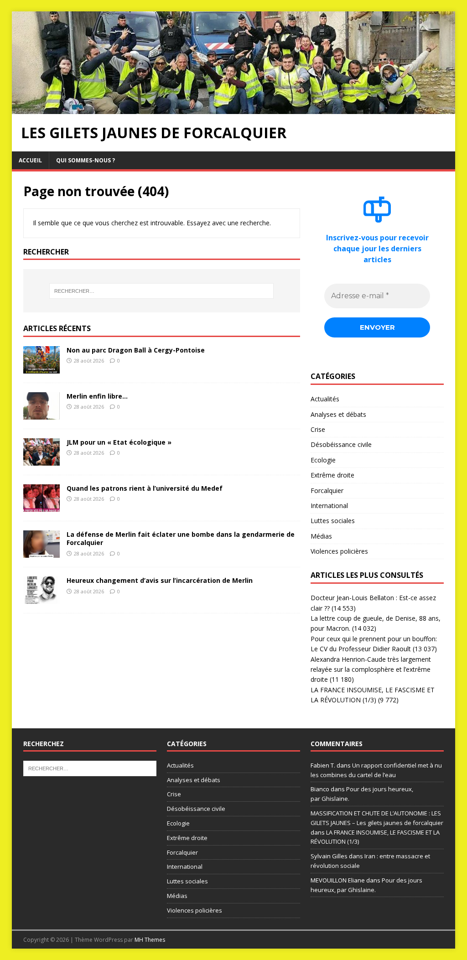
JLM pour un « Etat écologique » (119, 442)
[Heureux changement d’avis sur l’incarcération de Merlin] (41, 598)
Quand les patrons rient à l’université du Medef (145, 488)
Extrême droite (332, 475)
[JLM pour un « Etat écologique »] (41, 460)
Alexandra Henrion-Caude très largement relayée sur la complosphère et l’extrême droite (371, 669)
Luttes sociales (333, 520)
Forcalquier (327, 490)
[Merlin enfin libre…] (41, 414)
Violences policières (339, 551)
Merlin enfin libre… (97, 396)
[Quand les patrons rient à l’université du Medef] (41, 506)
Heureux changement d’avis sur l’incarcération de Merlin (160, 580)
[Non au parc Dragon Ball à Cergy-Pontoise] (41, 368)
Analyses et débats (338, 414)
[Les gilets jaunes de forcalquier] (234, 108)
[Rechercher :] (161, 291)
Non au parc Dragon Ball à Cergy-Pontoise (136, 350)
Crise (318, 429)
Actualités (325, 398)
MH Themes (150, 940)
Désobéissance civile (341, 444)
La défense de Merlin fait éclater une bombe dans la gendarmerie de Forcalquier (181, 538)
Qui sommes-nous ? (85, 160)
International (329, 505)
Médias (321, 536)
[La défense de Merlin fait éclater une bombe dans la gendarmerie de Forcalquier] (41, 552)
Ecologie (323, 460)
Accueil (30, 160)
